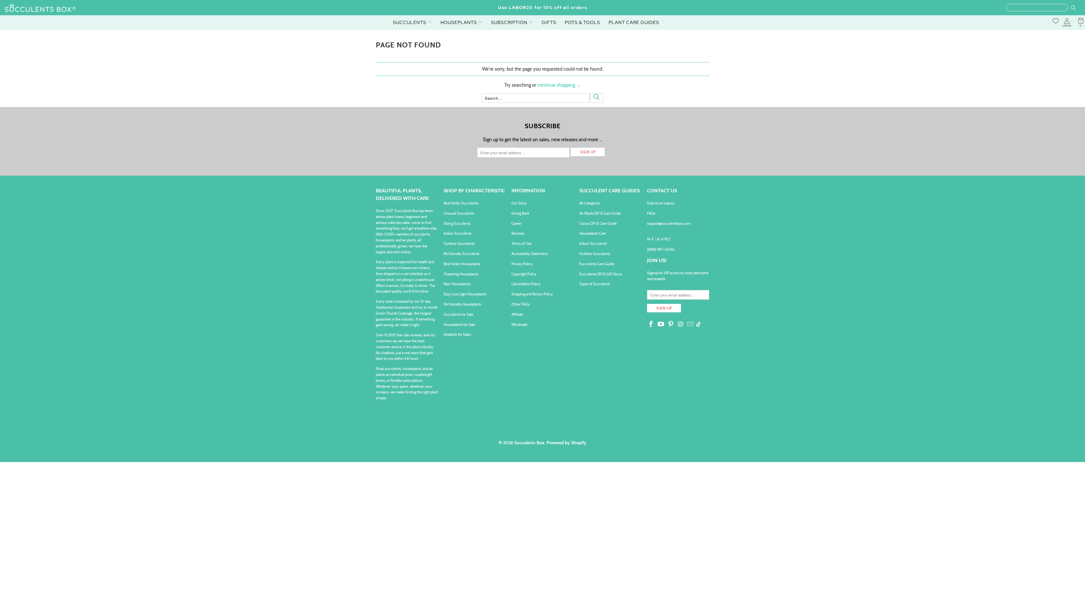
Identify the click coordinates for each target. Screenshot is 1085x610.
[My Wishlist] (1055, 20)
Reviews (517, 233)
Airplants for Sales (457, 334)
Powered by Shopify (566, 442)
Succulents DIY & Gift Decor (600, 274)
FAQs (651, 213)
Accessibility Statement (529, 253)
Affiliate (517, 314)
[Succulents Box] (40, 8)
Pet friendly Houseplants (462, 304)
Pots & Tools (582, 22)
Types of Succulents (594, 284)
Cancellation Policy (526, 284)
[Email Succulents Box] (690, 324)
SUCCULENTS (410, 22)
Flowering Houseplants (461, 274)
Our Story (519, 203)
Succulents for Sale (458, 314)
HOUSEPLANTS (459, 22)
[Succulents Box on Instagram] (680, 324)
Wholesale (519, 324)
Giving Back (520, 213)
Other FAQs (520, 304)
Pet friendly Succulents (461, 253)
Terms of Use (521, 243)
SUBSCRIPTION (510, 22)
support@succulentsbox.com (669, 223)
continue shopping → (559, 85)
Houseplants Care (592, 233)
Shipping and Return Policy (532, 294)
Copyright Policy (524, 274)
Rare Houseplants (457, 284)
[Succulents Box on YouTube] (661, 324)
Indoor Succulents (457, 233)
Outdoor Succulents (459, 243)
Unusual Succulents (459, 213)
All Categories (589, 203)
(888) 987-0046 (660, 249)
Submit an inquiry (660, 203)
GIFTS (549, 22)
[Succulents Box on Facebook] (651, 324)
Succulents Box (529, 442)
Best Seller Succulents (461, 203)
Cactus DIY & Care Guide (598, 223)
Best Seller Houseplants (462, 264)
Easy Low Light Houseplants (465, 294)
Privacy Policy (522, 264)
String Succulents (457, 223)
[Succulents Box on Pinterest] (671, 324)
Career (516, 223)
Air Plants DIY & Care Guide (600, 213)
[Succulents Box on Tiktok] (698, 324)
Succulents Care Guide (596, 264)
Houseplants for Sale (459, 324)
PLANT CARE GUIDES (634, 22)
